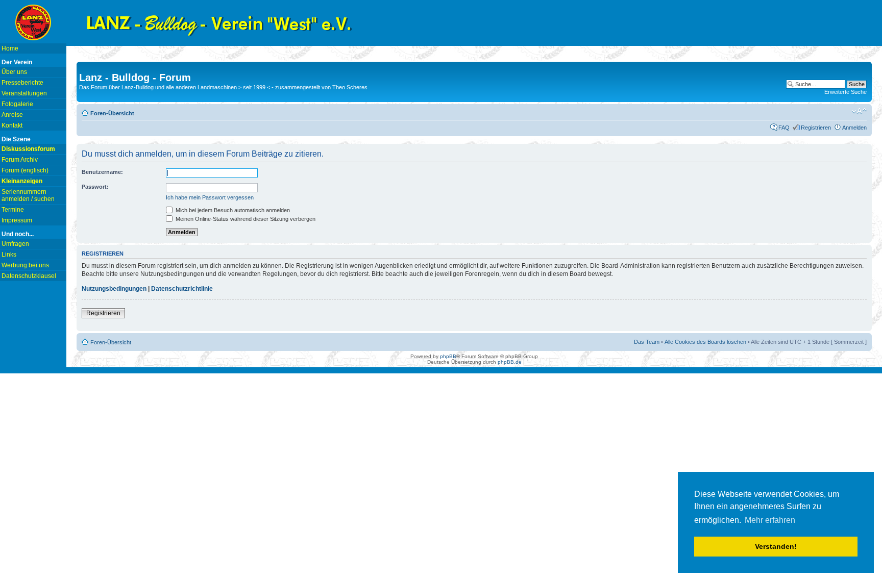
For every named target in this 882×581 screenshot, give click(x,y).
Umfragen (15, 243)
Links (9, 254)
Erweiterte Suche (845, 92)
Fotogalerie (17, 104)
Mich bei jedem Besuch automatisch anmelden (232, 210)
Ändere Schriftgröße (859, 111)
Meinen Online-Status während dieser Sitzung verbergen (244, 219)
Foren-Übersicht (112, 113)
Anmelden (854, 127)
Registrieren (816, 127)
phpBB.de (510, 362)
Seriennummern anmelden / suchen (28, 195)
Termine (13, 209)
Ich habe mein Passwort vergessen (210, 197)
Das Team (646, 342)
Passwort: (95, 187)
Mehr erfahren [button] (770, 520)
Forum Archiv (20, 159)
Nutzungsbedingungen (114, 288)
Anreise (12, 114)
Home (10, 48)
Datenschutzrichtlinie (182, 288)
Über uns (14, 71)
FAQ (784, 127)
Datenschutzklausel (29, 276)
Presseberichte (22, 82)
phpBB (448, 356)
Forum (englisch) (25, 170)
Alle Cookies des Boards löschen (705, 342)
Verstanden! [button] (776, 546)
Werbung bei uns (25, 265)
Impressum (17, 220)
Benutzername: (102, 172)
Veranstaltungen (24, 93)
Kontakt (12, 125)
